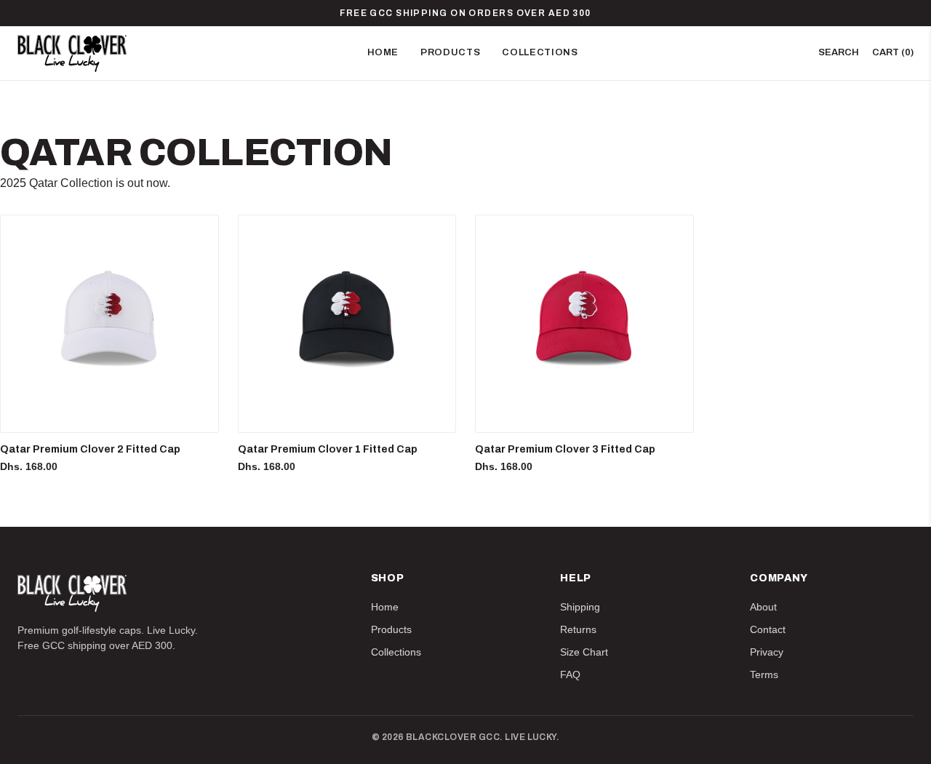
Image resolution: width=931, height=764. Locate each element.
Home (383, 52)
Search (838, 52)
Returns (578, 629)
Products (450, 52)
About (763, 607)
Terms (764, 674)
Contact (768, 629)
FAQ (570, 674)
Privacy (766, 652)
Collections (540, 52)
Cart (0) (893, 52)
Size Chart (584, 652)
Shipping (580, 607)
